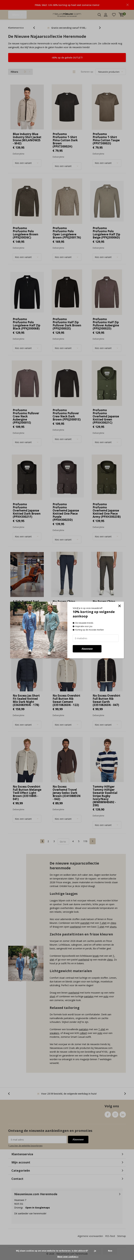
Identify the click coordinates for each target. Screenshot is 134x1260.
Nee (110, 1250)
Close (119, 606)
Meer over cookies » (67, 1256)
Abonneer (87, 648)
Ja (95, 1250)
